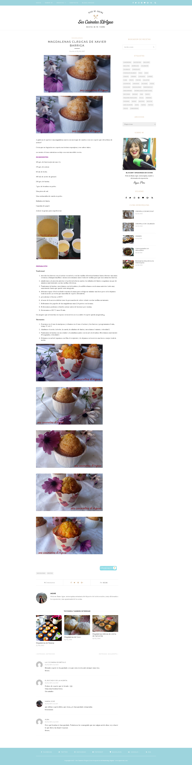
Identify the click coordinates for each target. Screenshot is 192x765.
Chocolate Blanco (130, 73)
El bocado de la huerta (56, 680)
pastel (147, 94)
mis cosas (127, 94)
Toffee (150, 105)
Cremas (133, 76)
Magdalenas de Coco (72, 637)
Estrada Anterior (46, 654)
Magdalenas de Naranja (45, 643)
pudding (126, 101)
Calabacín (144, 65)
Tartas (143, 105)
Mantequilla (148, 87)
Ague (105, 582)
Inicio (38, 3)
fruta (131, 80)
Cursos (150, 76)
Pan (141, 94)
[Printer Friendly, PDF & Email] (108, 568)
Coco (146, 73)
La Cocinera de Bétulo (55, 662)
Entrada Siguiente (108, 654)
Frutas (138, 80)
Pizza (141, 97)
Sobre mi (49, 3)
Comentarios (49, 583)
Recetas (60, 3)
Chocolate (136, 69)
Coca (140, 73)
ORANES (138, 236)
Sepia (137, 105)
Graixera (136, 83)
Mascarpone (128, 90)
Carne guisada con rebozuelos (142, 249)
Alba (47, 719)
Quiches (141, 101)
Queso (134, 101)
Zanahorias (134, 108)
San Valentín (128, 105)
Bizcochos (137, 62)
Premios (148, 97)
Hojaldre (127, 87)
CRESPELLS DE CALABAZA (145, 224)
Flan (125, 80)
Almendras (127, 62)
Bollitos (126, 65)
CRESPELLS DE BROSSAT (144, 211)
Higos (152, 83)
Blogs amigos (88, 3)
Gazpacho (127, 83)
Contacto (74, 3)
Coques (126, 76)
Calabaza (127, 69)
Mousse (135, 94)
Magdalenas (77, 38)
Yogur (126, 108)
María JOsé (50, 701)
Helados (144, 83)
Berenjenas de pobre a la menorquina (144, 262)
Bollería (146, 62)
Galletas (146, 80)
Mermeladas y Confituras (143, 90)
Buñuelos (135, 65)
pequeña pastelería (130, 97)
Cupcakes (142, 76)
